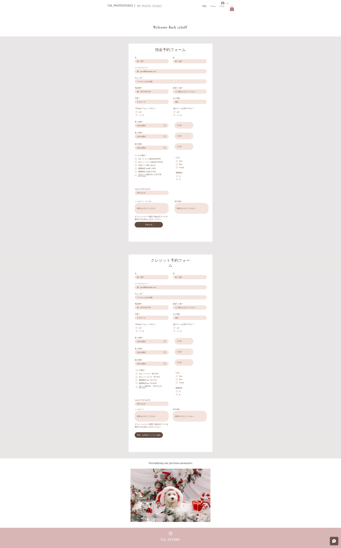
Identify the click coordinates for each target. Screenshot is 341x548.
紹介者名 (178, 201)
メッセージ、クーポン (143, 201)
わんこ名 (138, 78)
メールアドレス (141, 68)
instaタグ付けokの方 (142, 189)
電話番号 (138, 88)
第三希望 (138, 144)
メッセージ (139, 409)
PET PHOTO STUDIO (149, 6)
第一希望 (139, 122)
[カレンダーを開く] (165, 125)
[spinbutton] (184, 125)
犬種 (136, 98)
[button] (232, 8)
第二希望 (139, 133)
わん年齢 (176, 98)
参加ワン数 (177, 88)
